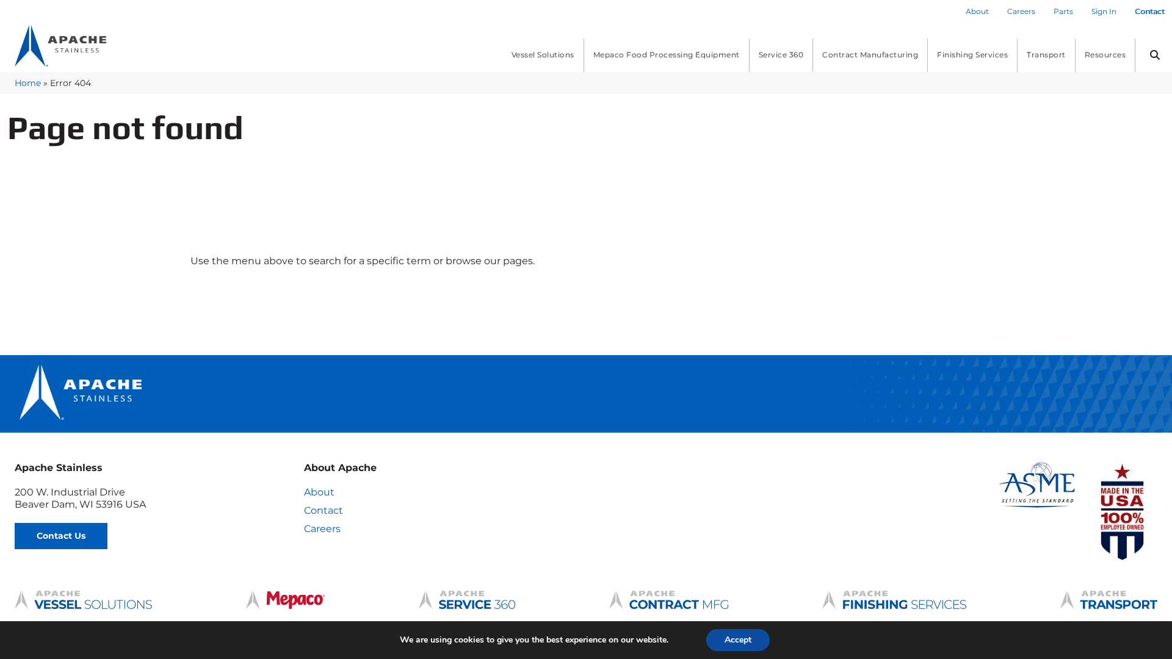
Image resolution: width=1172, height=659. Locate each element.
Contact (323, 510)
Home (28, 82)
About (319, 492)
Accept (738, 640)
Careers (322, 529)
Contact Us (61, 535)
